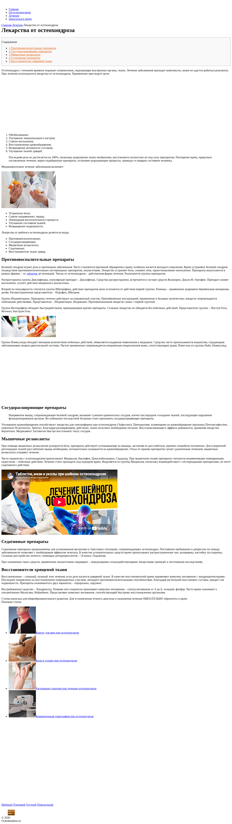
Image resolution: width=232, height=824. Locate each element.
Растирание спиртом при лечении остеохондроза (66, 688)
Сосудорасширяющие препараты (30, 51)
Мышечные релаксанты (24, 54)
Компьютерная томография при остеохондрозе (65, 716)
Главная (13, 9)
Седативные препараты (24, 57)
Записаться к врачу (20, 18)
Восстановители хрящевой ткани (30, 61)
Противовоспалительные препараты (32, 48)
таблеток (32, 273)
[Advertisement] (69, 102)
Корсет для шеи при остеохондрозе (57, 632)
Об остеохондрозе (20, 12)
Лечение (14, 15)
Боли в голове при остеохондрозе (56, 660)
